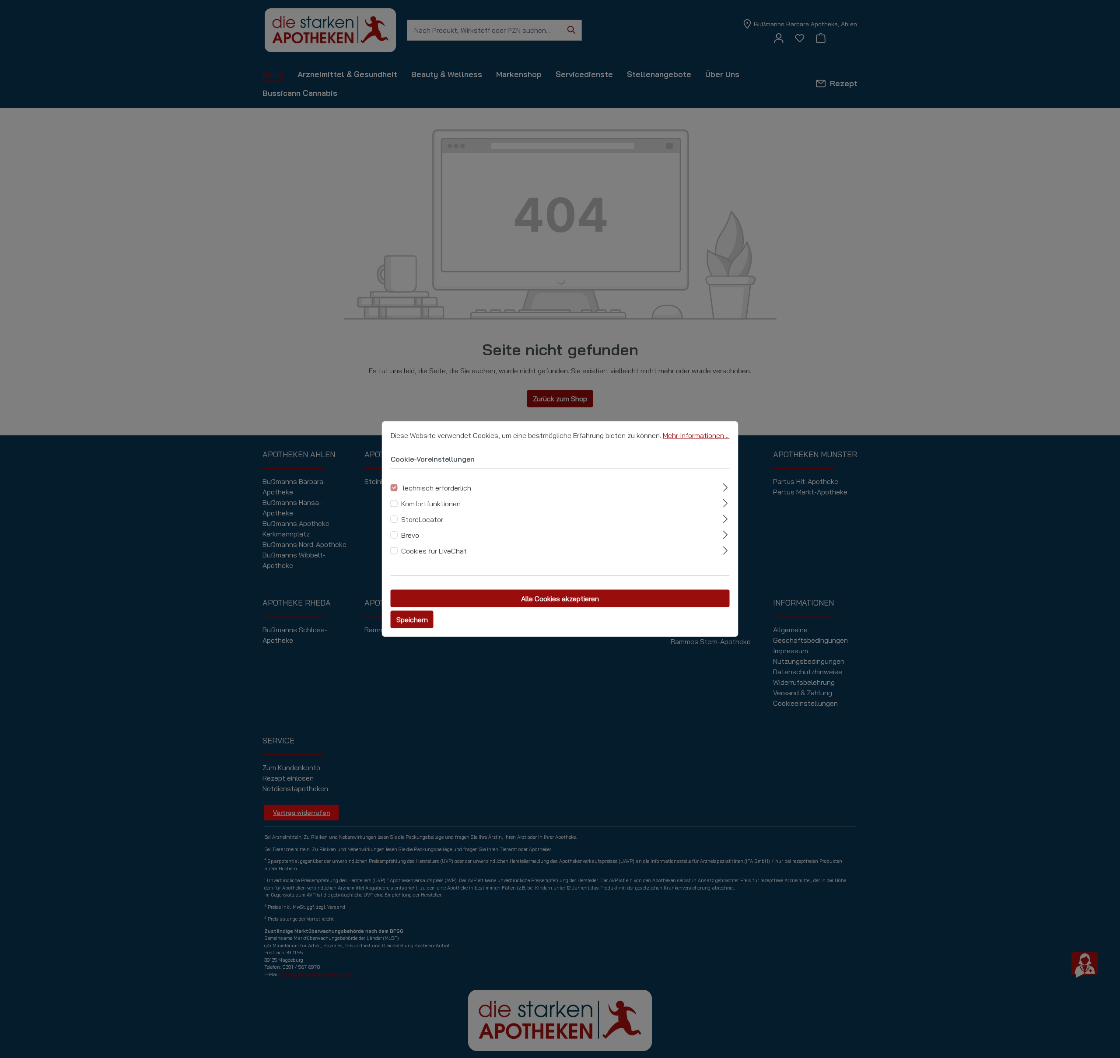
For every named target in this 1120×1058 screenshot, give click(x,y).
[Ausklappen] (725, 486)
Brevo (410, 535)
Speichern (412, 619)
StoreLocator (422, 519)
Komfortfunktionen (431, 503)
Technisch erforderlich (436, 487)
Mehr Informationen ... (696, 435)
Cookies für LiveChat (434, 551)
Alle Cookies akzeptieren (560, 598)
